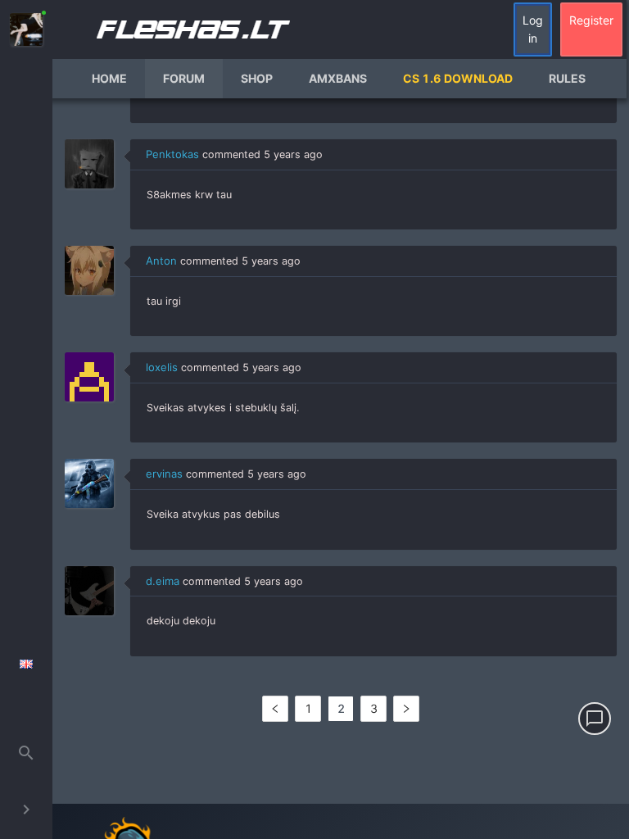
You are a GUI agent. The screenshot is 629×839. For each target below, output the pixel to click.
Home (109, 78)
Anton (161, 260)
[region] (340, 468)
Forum (184, 78)
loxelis (162, 367)
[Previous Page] (275, 709)
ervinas (164, 473)
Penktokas (172, 154)
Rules (567, 78)
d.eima (162, 580)
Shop (257, 78)
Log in (533, 29)
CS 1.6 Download (458, 78)
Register (591, 20)
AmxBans (338, 78)
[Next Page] (406, 709)
